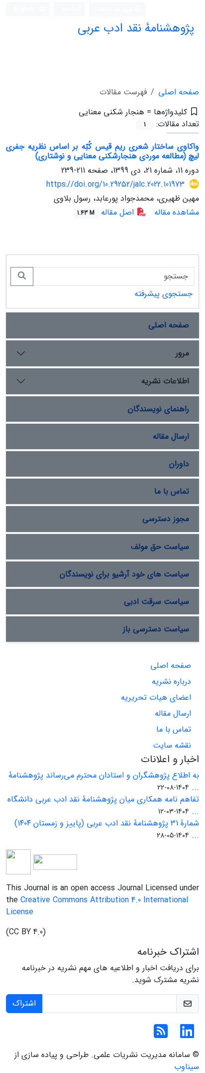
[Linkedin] (187, 1035)
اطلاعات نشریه (165, 381)
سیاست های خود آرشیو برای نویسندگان (124, 574)
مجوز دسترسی (165, 519)
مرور (182, 353)
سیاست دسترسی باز (156, 629)
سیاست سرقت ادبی (156, 601)
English (25, 9)
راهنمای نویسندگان (158, 409)
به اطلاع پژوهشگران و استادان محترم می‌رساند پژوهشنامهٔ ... (103, 781)
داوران (179, 464)
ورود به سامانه (115, 9)
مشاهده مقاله (176, 212)
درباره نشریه (171, 681)
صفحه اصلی (178, 92)
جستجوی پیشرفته (163, 293)
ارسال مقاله (171, 436)
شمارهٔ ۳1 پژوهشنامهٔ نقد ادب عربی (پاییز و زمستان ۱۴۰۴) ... (106, 829)
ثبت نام (71, 8)
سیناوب (186, 1067)
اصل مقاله (106, 212)
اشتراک (24, 1003)
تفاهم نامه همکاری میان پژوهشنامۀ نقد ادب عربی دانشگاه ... (103, 805)
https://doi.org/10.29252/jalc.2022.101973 (115, 184)
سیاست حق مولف (160, 546)
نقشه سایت (172, 745)
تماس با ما (171, 491)
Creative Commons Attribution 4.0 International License (97, 906)
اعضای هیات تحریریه (156, 697)
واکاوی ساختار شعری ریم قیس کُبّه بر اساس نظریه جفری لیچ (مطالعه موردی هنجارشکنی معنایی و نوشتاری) (102, 151)
